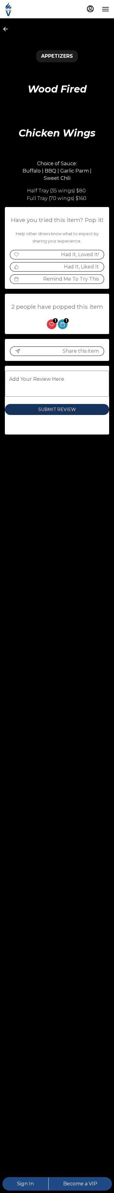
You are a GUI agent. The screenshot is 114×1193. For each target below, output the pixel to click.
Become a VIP (80, 1184)
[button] (7, 29)
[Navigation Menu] (105, 9)
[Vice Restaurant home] (32, 9)
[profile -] (90, 9)
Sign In (25, 1184)
